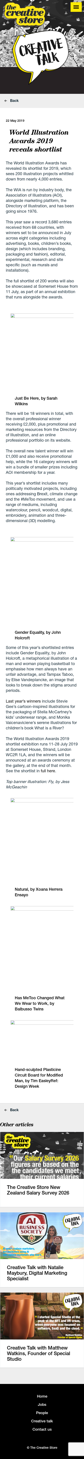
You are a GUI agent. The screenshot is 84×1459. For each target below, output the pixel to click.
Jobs (42, 1404)
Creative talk (42, 1421)
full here (48, 770)
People (42, 1413)
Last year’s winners (23, 701)
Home (42, 1396)
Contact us (42, 1429)
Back (14, 100)
